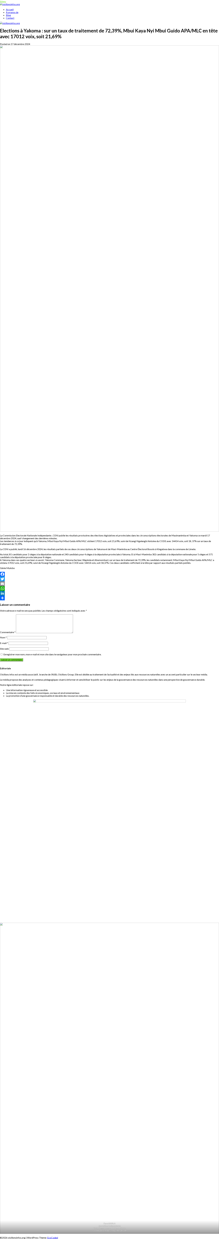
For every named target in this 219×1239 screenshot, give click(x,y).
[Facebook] (109, 574)
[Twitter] (109, 579)
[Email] (109, 583)
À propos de (12, 12)
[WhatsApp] (109, 588)
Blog (8, 15)
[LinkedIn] (109, 593)
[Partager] (109, 598)
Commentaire (7, 632)
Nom (3, 637)
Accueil (10, 9)
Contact (10, 18)
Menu (3, 1)
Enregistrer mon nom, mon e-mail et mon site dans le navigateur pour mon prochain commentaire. (52, 654)
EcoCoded (52, 1237)
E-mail (4, 643)
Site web (4, 648)
